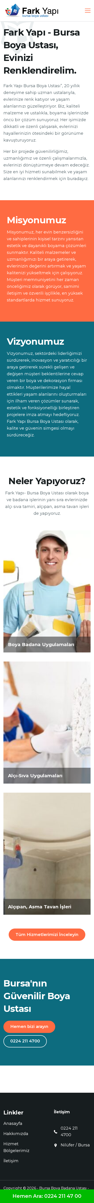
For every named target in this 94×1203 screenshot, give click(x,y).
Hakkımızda (15, 1133)
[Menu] (88, 10)
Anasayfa (12, 1123)
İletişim (10, 1160)
